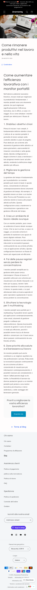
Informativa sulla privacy (19, 580)
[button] (4, 12)
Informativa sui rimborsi (22, 577)
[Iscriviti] (30, 520)
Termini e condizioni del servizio (19, 584)
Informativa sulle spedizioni (16, 587)
